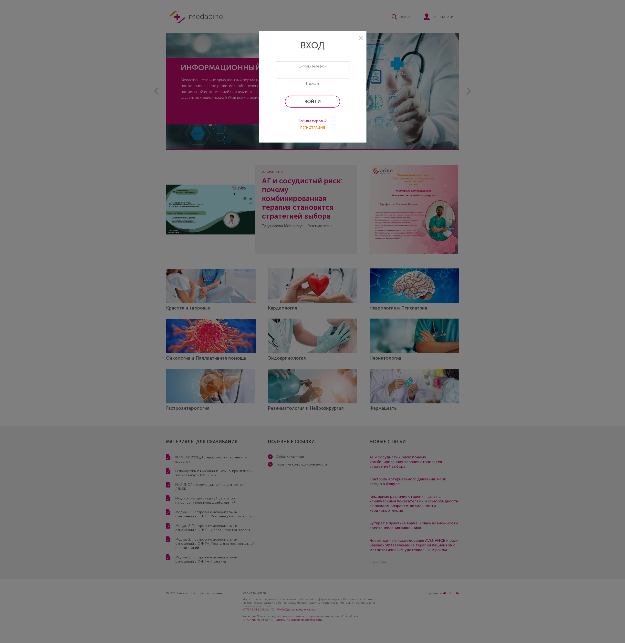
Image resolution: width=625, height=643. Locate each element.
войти (312, 101)
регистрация (312, 128)
